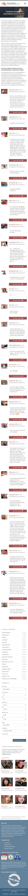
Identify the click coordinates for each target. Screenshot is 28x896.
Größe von (4, 702)
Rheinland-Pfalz (16, 816)
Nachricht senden (17, 112)
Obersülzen (14, 659)
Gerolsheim (14, 640)
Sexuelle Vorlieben (8, 848)
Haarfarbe (4, 728)
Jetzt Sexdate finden (20, 740)
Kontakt (11, 894)
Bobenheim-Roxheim (14, 657)
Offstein (14, 664)
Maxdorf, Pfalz (14, 676)
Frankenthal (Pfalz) (14, 649)
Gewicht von (5, 712)
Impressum (22, 894)
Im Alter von (5, 692)
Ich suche (4, 686)
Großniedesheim (14, 632)
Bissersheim (14, 666)
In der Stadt (5, 734)
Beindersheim (14, 635)
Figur (3, 722)
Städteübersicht (7, 844)
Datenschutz (16, 894)
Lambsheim (14, 652)
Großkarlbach (14, 654)
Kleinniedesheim (14, 644)
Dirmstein (14, 642)
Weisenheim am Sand (14, 661)
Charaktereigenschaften (9, 846)
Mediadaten (5, 894)
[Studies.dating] (10, 3)
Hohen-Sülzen (14, 671)
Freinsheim (14, 674)
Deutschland (9, 816)
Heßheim (14, 637)
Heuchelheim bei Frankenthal (17, 92)
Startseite (3, 816)
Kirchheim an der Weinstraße (14, 678)
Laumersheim (14, 647)
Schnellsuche (7, 842)
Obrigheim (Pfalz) (14, 669)
